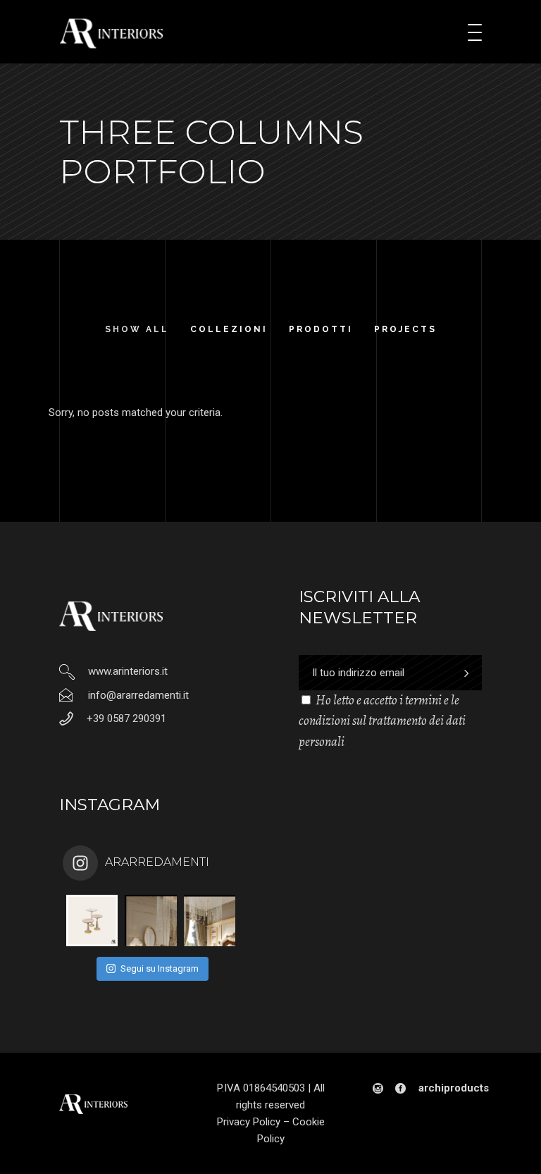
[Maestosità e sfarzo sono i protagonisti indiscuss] (150, 920)
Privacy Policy (248, 1121)
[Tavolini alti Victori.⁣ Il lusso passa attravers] (92, 920)
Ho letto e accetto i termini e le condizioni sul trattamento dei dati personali (382, 721)
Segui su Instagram (159, 968)
